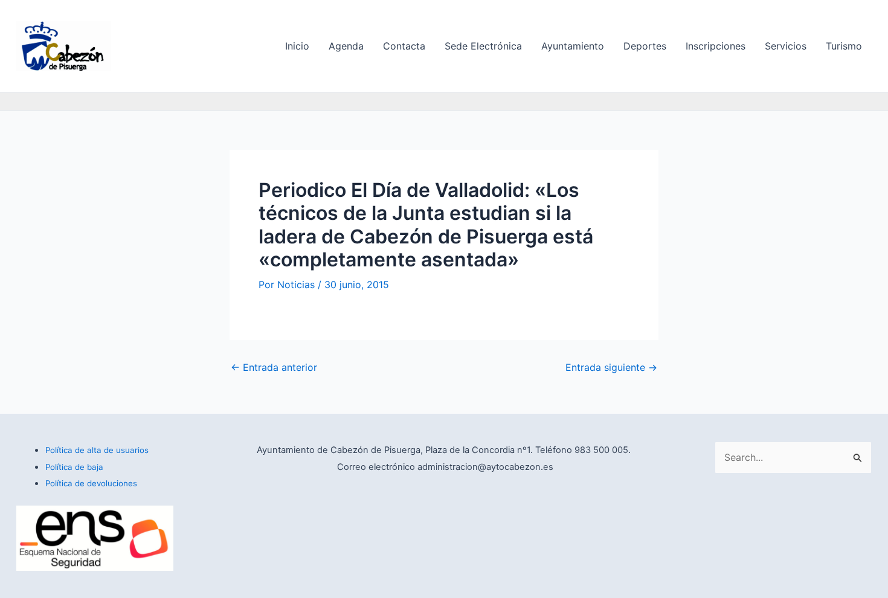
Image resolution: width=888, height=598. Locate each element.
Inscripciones (715, 46)
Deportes (644, 46)
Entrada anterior (274, 367)
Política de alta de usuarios (97, 450)
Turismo (844, 46)
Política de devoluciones (91, 483)
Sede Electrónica (483, 46)
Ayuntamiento (572, 46)
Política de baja (74, 467)
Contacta (404, 46)
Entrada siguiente (611, 367)
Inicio (297, 46)
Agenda (346, 46)
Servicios (785, 46)
